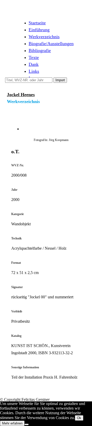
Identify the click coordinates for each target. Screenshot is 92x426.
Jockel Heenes (21, 94)
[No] (27, 424)
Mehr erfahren (12, 423)
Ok (79, 418)
